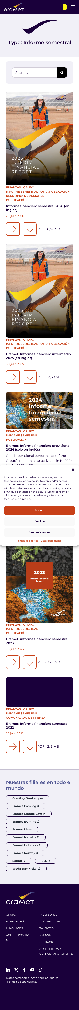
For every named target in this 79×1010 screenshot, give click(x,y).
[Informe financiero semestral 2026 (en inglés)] (39, 138)
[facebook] (24, 970)
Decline (40, 521)
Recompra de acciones (25, 196)
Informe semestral (22, 191)
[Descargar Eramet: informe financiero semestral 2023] (30, 662)
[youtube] (32, 970)
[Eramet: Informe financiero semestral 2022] (39, 692)
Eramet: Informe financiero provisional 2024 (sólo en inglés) (38, 447)
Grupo (28, 187)
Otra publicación (55, 191)
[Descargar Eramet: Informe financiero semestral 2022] (30, 746)
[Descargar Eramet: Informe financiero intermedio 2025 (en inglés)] (30, 377)
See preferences (39, 532)
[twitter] (16, 970)
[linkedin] (8, 970)
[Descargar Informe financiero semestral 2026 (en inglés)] (30, 229)
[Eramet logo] (22, 893)
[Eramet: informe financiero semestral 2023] (39, 576)
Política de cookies (27, 540)
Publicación (16, 200)
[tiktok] (40, 970)
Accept (39, 510)
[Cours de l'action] (65, 7)
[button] (73, 470)
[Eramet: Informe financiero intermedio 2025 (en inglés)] (39, 291)
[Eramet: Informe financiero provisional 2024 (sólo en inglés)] (39, 410)
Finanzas (13, 187)
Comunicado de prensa (25, 717)
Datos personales (50, 540)
